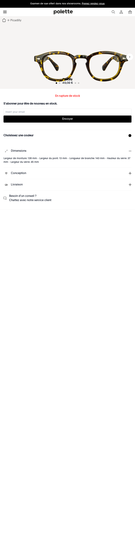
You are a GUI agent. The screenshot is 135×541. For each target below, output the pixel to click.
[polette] (63, 12)
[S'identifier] (121, 12)
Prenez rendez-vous (93, 3)
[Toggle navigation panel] (5, 12)
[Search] (113, 12)
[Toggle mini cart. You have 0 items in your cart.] (130, 12)
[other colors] (129, 135)
